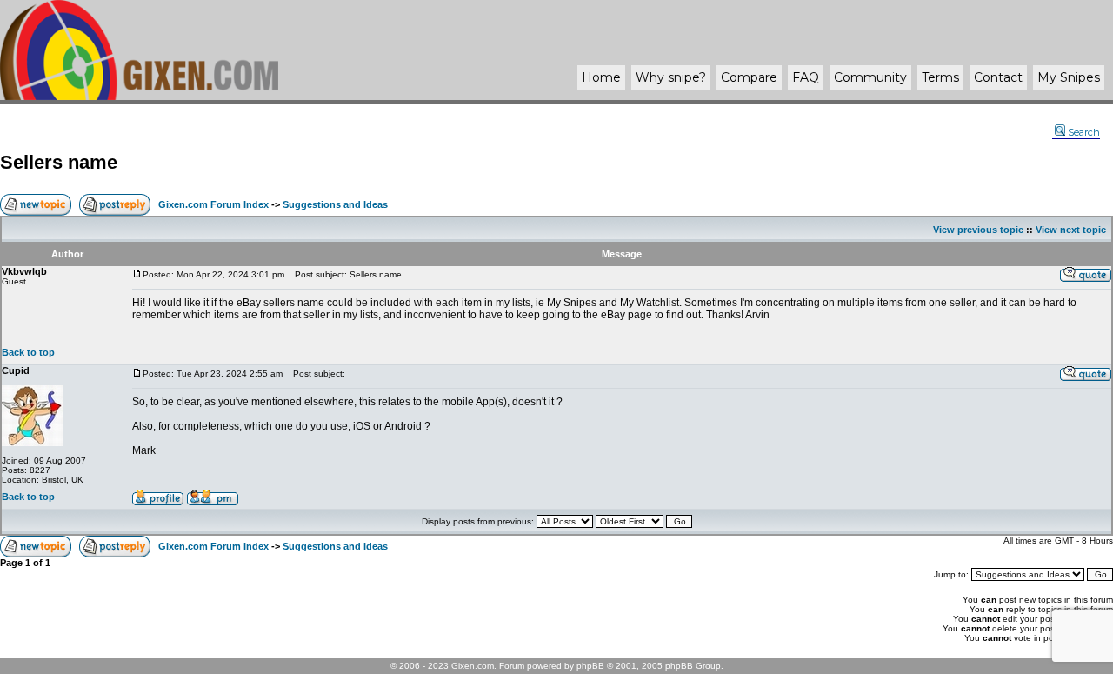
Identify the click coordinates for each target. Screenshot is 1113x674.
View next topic (1071, 229)
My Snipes (1068, 77)
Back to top (28, 352)
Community (870, 77)
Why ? (671, 77)
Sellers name (58, 162)
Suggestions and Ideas (335, 204)
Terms (940, 77)
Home (601, 77)
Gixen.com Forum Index (213, 204)
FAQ (805, 77)
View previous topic (978, 229)
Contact (998, 77)
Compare (749, 77)
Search (1084, 132)
